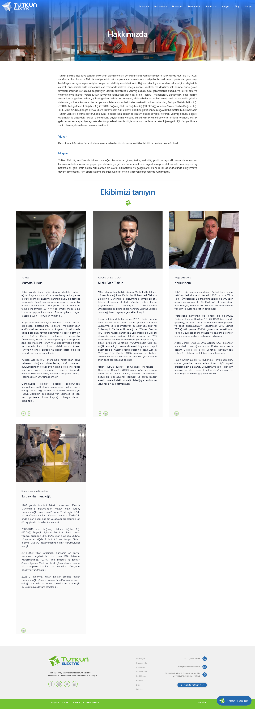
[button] (201, 702)
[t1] (23, 413)
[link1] (29, 413)
